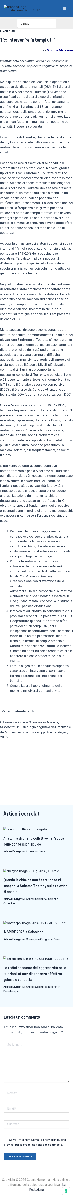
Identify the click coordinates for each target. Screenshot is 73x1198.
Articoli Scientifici (36, 899)
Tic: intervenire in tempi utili (27, 40)
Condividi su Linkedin (14, 750)
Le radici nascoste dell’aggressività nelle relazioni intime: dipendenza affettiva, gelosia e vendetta (34, 973)
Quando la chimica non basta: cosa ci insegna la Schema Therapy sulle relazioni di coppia (35, 886)
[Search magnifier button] (51, 23)
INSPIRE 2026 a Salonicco (23, 931)
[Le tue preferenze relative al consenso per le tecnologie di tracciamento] (66, 1191)
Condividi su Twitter (23, 750)
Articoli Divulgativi (14, 851)
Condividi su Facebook (4, 750)
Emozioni (32, 851)
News (42, 851)
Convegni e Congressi (39, 939)
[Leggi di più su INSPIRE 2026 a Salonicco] (34, 923)
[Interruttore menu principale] (64, 8)
